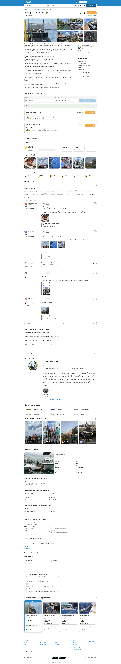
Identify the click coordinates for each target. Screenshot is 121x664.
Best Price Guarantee (92, 15)
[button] (60, 115)
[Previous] (93, 419)
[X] (28, 657)
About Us (26, 640)
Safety (25, 647)
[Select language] (76, 2)
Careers (26, 642)
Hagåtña (32, 9)
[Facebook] (25, 657)
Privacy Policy (73, 644)
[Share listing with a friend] (81, 13)
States (56, 642)
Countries (57, 640)
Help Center (73, 640)
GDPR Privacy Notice (75, 646)
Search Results (38, 9)
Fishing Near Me (43, 646)
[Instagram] (31, 657)
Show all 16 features (86, 72)
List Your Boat (83, 1)
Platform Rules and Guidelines (77, 647)
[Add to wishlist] (84, 13)
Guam (29, 9)
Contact (26, 646)
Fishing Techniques (44, 640)
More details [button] (27, 548)
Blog (25, 644)
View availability (90, 112)
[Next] (95, 419)
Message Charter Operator (56, 399)
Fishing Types (43, 642)
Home (25, 9)
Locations (57, 644)
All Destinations (58, 646)
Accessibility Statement (75, 649)
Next (93, 323)
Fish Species (43, 644)
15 (69, 323)
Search (91, 5)
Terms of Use (73, 642)
